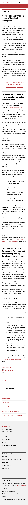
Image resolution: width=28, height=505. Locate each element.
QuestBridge (13, 241)
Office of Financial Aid (6, 367)
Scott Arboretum (6, 468)
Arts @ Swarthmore (6, 439)
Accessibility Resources (8, 491)
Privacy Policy (5, 488)
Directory (4, 456)
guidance (9, 53)
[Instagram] (2, 481)
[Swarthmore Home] (9, 427)
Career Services (6, 451)
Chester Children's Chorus (8, 453)
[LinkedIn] (7, 481)
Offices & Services (6, 465)
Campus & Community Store (9, 445)
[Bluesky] (14, 481)
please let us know (21, 485)
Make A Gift (5, 462)
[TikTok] (12, 481)
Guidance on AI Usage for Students (12, 359)
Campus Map (5, 448)
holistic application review (16, 107)
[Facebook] (5, 481)
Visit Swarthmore (6, 474)
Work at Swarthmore (7, 477)
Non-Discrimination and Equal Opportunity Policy (12, 495)
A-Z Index (4, 436)
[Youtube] (9, 481)
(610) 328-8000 (5, 433)
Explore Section (6, 11)
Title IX (3, 471)
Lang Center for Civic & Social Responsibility (13, 459)
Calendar (4, 442)
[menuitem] (19, 2)
